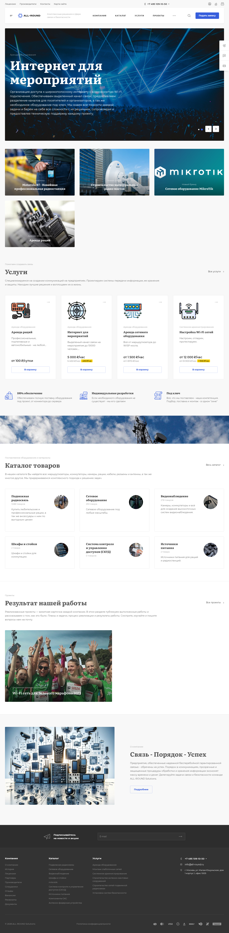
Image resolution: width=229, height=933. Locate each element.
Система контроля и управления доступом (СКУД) (100, 548)
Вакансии (10, 895)
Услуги (97, 858)
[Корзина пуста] (222, 3)
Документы (11, 904)
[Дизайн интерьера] (114, 430)
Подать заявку (207, 15)
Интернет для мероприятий (77, 334)
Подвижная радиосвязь (20, 498)
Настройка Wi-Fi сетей (196, 332)
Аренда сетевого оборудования (135, 334)
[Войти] (209, 3)
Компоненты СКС (58, 898)
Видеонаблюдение (174, 496)
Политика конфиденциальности (93, 924)
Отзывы (9, 891)
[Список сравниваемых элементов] (216, 3)
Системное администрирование (110, 873)
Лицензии (10, 873)
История (9, 869)
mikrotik (53, 882)
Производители (13, 882)
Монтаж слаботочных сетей (107, 869)
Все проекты (213, 602)
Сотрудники (11, 886)
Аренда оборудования (105, 865)
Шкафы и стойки (24, 544)
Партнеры (10, 878)
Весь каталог (213, 464)
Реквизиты (11, 899)
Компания (11, 858)
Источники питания (169, 546)
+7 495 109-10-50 (157, 3)
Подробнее (141, 789)
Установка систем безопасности (109, 893)
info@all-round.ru (194, 864)
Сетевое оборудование (96, 498)
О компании (11, 865)
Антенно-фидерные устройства (65, 903)
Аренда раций (21, 332)
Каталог (54, 858)
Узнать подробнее (26, 107)
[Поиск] (189, 15)
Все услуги (214, 271)
